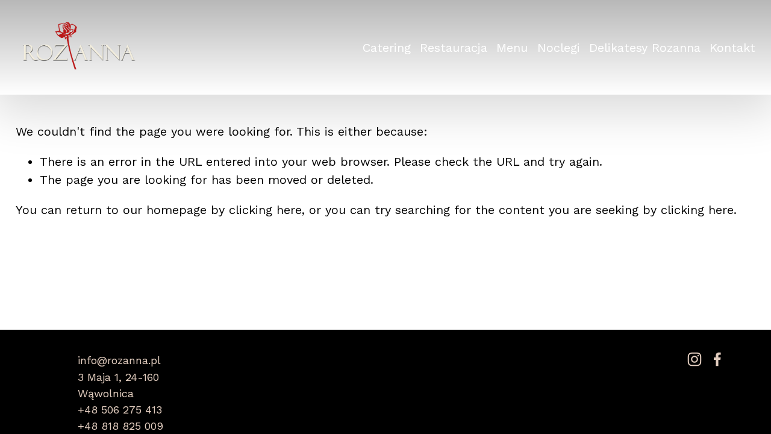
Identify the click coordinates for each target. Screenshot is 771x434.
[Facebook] (717, 359)
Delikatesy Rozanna (645, 47)
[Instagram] (694, 359)
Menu (512, 47)
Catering (387, 47)
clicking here (265, 210)
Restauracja (453, 47)
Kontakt (732, 47)
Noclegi (558, 47)
